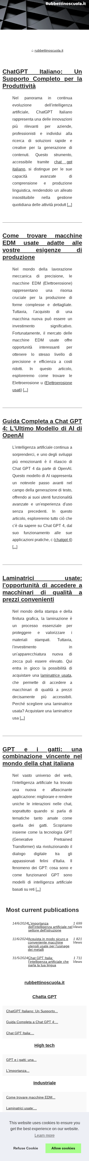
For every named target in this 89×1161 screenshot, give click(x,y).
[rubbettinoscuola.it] (44, 15)
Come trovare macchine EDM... (30, 1097)
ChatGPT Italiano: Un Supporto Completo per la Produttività (42, 78)
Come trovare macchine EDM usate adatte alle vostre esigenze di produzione (42, 246)
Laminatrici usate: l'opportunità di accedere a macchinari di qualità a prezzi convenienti (42, 589)
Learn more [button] (45, 1135)
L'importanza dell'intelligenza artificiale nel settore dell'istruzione (50, 927)
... (69, 205)
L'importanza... (17, 1071)
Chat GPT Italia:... (20, 1033)
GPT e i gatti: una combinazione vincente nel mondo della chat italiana (42, 756)
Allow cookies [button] (63, 1148)
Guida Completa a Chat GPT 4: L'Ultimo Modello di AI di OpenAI (42, 428)
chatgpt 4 (63, 540)
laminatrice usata (56, 675)
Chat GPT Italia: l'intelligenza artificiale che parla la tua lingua (48, 961)
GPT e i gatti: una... (21, 1060)
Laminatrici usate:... (21, 1108)
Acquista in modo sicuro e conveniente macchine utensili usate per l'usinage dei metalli (48, 944)
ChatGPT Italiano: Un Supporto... (32, 1011)
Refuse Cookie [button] (25, 1148)
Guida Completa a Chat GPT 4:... (32, 1022)
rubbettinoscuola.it (49, 50)
